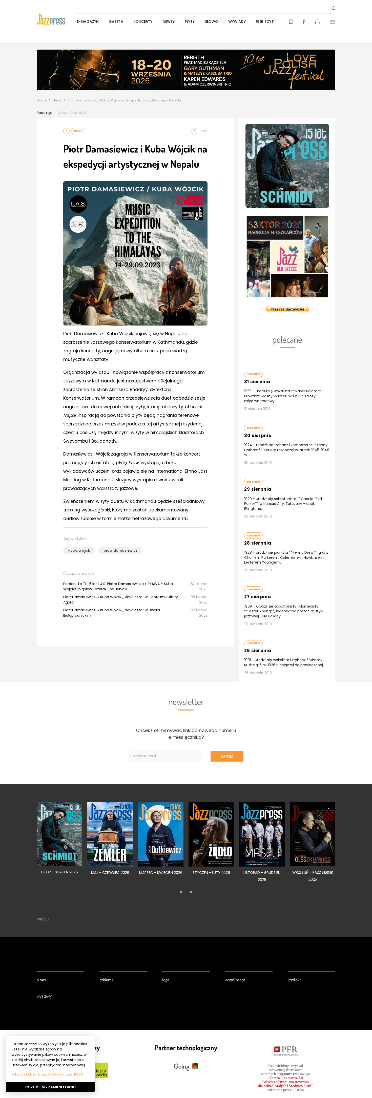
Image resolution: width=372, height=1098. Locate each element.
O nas (41, 979)
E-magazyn (88, 21)
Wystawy (44, 996)
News (57, 100)
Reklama (106, 979)
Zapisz (227, 756)
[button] (333, 9)
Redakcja (44, 112)
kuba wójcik (79, 550)
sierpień (253, 374)
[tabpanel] (59, 841)
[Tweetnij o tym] (204, 131)
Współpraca (235, 979)
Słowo (211, 21)
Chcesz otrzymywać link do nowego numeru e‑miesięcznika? (186, 733)
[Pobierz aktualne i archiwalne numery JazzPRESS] (291, 21)
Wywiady (237, 21)
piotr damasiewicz (120, 550)
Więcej (43, 919)
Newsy (169, 21)
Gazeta (116, 21)
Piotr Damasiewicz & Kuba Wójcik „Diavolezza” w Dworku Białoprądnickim (112, 613)
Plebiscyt (265, 21)
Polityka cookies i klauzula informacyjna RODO (47, 1074)
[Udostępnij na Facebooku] (194, 131)
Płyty (190, 21)
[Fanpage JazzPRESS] (304, 21)
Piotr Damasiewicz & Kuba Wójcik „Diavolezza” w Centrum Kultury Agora (120, 599)
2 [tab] (191, 893)
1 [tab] (181, 893)
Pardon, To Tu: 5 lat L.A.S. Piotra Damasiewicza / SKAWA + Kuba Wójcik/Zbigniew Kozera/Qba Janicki (118, 586)
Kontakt (294, 979)
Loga (165, 979)
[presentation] (57, 19)
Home (42, 100)
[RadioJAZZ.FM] (317, 21)
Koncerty (143, 21)
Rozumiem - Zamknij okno (50, 1087)
